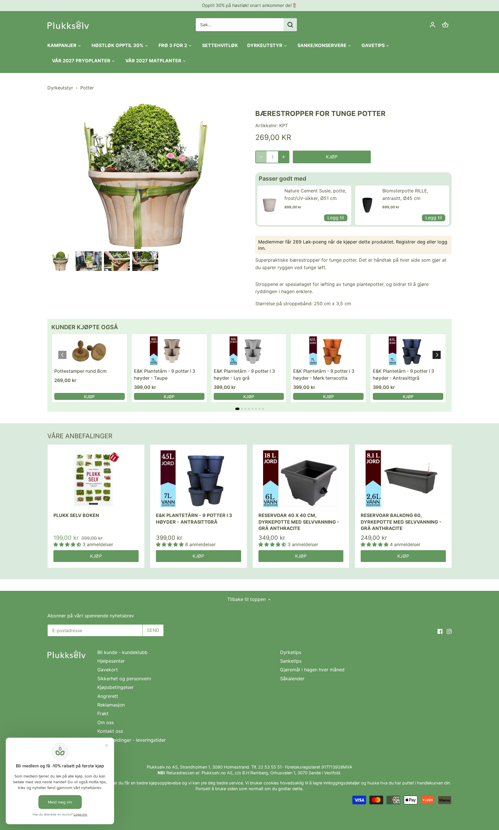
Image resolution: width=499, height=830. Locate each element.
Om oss (105, 722)
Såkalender (292, 678)
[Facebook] (439, 630)
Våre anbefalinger (79, 436)
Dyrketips (290, 652)
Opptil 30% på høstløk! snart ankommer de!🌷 (249, 5)
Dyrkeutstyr (60, 88)
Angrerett (107, 696)
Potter (87, 88)
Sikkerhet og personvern (124, 678)
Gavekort (107, 669)
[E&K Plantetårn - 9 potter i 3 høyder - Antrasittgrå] (198, 478)
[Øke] (283, 157)
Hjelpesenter (111, 661)
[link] (269, 205)
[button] (437, 355)
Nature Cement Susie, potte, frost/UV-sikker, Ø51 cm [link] (315, 194)
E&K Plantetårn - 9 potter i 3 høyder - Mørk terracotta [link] (323, 374)
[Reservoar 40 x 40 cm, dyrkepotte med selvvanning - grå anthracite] (301, 478)
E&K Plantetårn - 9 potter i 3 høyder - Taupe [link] (164, 374)
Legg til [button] (335, 217)
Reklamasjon (111, 705)
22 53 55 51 (270, 767)
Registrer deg (410, 242)
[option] (60, 261)
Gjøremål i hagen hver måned (312, 669)
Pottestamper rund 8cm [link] (80, 371)
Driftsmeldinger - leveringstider (131, 740)
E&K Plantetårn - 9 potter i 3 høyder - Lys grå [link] (244, 374)
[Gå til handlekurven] (445, 25)
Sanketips (290, 661)
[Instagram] (449, 630)
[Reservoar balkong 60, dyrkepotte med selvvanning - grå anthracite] (403, 478)
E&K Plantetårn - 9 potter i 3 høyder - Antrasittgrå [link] (403, 374)
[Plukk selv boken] (96, 478)
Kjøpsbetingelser (115, 687)
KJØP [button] (89, 396)
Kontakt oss (110, 731)
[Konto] (432, 25)
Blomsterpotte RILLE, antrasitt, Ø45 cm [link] (405, 194)
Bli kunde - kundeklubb (122, 652)
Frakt (103, 713)
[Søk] (290, 24)
